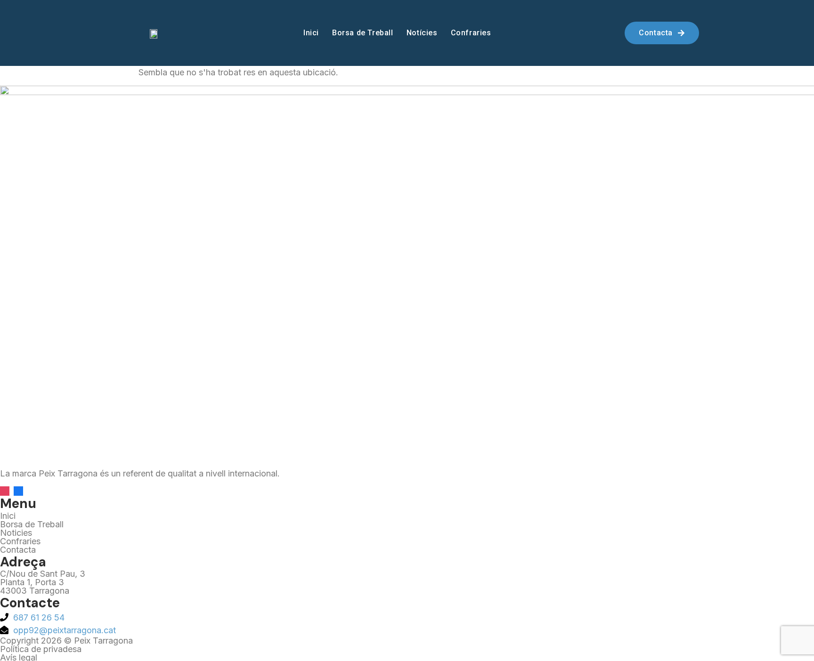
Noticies (16, 533)
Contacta (18, 550)
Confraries (471, 32)
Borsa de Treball (362, 32)
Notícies (422, 32)
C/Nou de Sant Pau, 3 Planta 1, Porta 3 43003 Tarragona (42, 582)
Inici (311, 32)
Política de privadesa (40, 649)
